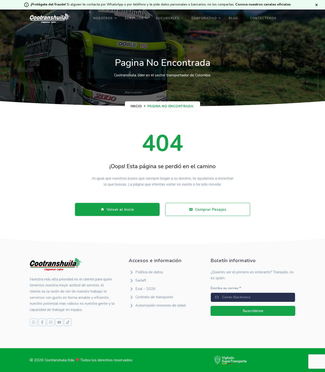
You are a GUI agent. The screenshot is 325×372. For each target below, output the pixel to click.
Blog (233, 18)
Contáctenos (263, 18)
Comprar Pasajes (211, 209)
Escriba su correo (226, 288)
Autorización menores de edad (160, 305)
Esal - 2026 (145, 288)
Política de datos (149, 272)
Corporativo (204, 18)
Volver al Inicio (120, 209)
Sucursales (167, 18)
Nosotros (103, 18)
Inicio (136, 106)
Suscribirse (253, 310)
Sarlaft (140, 280)
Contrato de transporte (154, 297)
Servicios (134, 18)
